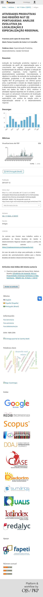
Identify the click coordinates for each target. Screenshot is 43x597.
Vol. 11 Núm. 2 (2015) (24, 7)
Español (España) (11, 303)
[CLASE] (16, 468)
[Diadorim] (16, 482)
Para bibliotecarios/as (10, 326)
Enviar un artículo (11, 287)
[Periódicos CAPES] (16, 438)
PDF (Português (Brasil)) (14, 172)
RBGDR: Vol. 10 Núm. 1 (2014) (26, 278)
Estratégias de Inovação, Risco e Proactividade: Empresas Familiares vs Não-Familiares (23, 275)
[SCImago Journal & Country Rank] (16, 339)
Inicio (4, 7)
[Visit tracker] (10, 383)
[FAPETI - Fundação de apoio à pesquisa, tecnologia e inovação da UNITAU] (16, 554)
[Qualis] (16, 506)
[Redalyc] (16, 529)
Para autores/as (8, 323)
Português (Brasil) (12, 306)
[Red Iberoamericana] (16, 417)
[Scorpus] (16, 428)
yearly (38, 163)
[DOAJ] (16, 448)
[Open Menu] (2, 2)
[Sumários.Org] (16, 492)
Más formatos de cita (11, 205)
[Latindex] (16, 520)
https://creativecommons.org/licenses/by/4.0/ (17, 247)
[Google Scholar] (16, 408)
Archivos (11, 7)
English (8, 300)
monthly (32, 163)
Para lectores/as (8, 320)
